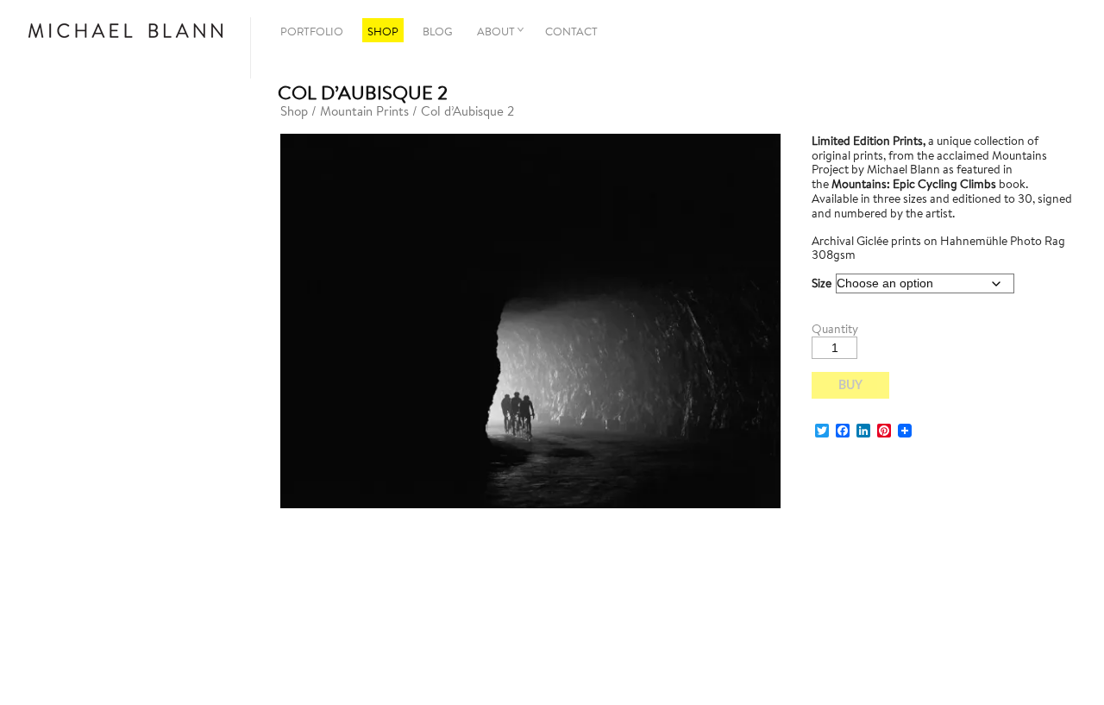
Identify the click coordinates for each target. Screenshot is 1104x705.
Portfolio (311, 31)
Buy (850, 386)
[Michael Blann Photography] (125, 31)
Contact (571, 31)
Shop (382, 31)
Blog (438, 31)
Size (821, 283)
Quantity (835, 329)
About (496, 31)
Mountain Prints (364, 111)
